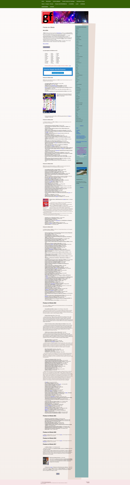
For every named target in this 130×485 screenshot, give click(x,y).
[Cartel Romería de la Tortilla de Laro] (45, 203)
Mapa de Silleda (46, 47)
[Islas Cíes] (81, 171)
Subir (58, 473)
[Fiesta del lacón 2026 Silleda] (49, 103)
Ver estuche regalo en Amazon (58, 72)
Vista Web (88, 482)
